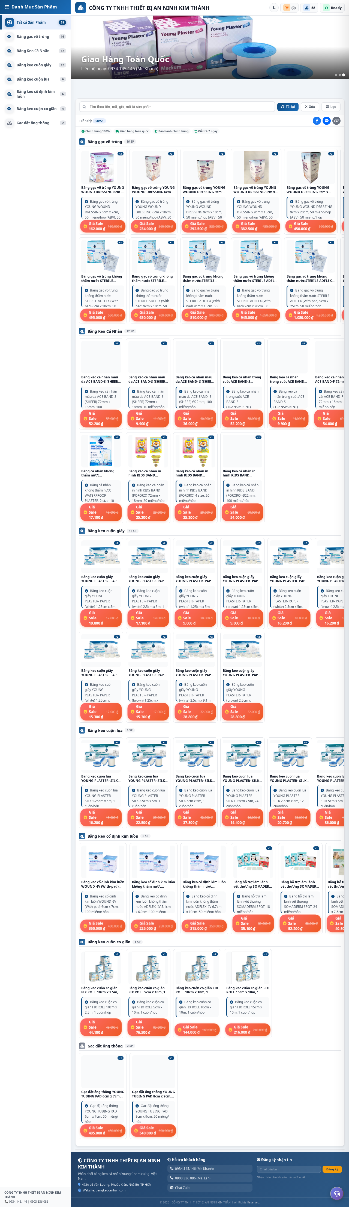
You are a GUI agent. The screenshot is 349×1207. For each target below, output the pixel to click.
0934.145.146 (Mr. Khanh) (194, 1168)
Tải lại (290, 107)
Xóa (312, 107)
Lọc (333, 107)
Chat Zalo (182, 1187)
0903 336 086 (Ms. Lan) (192, 1178)
